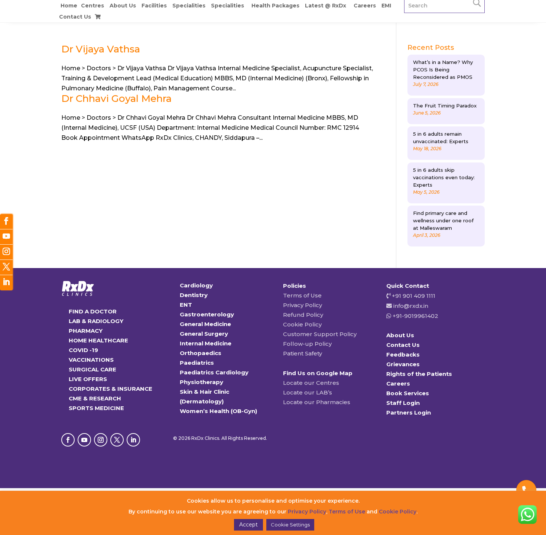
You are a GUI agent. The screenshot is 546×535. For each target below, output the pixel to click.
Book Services (407, 393)
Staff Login (403, 402)
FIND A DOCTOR (93, 311)
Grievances (403, 364)
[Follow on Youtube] (84, 440)
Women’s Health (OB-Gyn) (218, 411)
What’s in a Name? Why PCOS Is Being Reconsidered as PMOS (443, 69)
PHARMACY (86, 330)
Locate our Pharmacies (316, 402)
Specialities (188, 5)
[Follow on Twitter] (6, 267)
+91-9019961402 (414, 315)
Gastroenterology (207, 314)
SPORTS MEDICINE (96, 408)
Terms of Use (302, 295)
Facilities (154, 5)
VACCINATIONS (91, 359)
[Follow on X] (117, 440)
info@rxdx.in (410, 305)
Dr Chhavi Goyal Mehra (116, 98)
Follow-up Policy (307, 343)
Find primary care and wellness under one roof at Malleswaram (443, 220)
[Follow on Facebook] (68, 440)
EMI (386, 5)
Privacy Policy (302, 305)
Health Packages (275, 5)
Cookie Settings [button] (290, 525)
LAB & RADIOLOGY (96, 321)
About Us (123, 5)
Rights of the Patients (419, 373)
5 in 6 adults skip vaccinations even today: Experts (444, 177)
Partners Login (408, 412)
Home (69, 5)
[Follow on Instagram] (100, 440)
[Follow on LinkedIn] (133, 440)
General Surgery (204, 333)
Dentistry (194, 295)
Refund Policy (303, 314)
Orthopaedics (200, 353)
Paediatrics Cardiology (214, 372)
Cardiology (196, 285)
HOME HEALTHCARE (98, 340)
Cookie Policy (302, 324)
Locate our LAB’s (307, 392)
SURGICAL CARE (92, 369)
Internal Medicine (205, 343)
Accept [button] (248, 524)
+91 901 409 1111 (412, 295)
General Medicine (205, 324)
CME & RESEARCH (95, 398)
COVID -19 (83, 350)
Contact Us (75, 16)
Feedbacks (403, 354)
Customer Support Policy (320, 334)
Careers (365, 5)
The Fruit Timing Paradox (445, 106)
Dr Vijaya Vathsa (100, 49)
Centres (92, 5)
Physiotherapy (201, 382)
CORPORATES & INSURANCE (110, 388)
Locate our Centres (311, 382)
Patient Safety (302, 353)
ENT (186, 304)
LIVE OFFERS (88, 379)
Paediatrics (197, 362)
